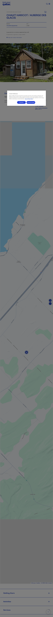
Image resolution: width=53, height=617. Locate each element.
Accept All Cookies (31, 102)
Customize (21, 102)
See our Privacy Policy (29, 98)
